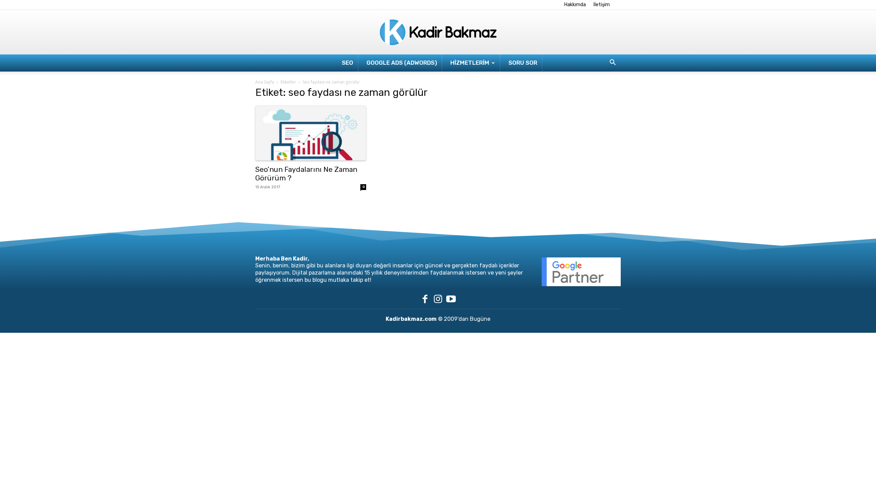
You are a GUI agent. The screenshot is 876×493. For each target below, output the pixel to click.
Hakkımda (575, 5)
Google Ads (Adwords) (401, 62)
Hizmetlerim (469, 62)
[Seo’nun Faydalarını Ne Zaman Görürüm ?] (310, 133)
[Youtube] (451, 299)
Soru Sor (522, 62)
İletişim (601, 5)
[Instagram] (438, 299)
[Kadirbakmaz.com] (438, 32)
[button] (612, 63)
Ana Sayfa (264, 82)
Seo (347, 62)
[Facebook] (425, 299)
